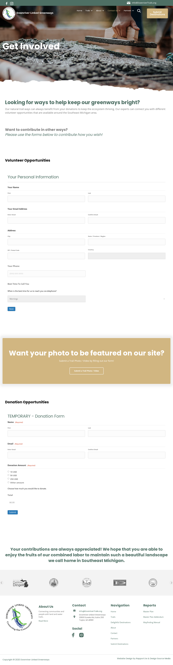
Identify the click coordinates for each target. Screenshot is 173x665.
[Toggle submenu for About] (103, 10)
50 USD (13, 475)
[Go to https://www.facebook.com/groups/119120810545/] (73, 635)
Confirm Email (93, 215)
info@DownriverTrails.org (90, 611)
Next (11, 309)
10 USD (13, 472)
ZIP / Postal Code (13, 250)
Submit (12, 512)
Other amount (17, 482)
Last (89, 193)
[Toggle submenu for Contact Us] (119, 10)
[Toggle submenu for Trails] (91, 10)
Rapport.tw (141, 658)
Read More (43, 621)
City (9, 236)
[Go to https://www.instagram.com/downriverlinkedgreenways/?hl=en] (81, 635)
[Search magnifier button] (139, 10)
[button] (6, 3)
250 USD (14, 479)
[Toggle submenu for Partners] (132, 10)
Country (91, 250)
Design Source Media (160, 658)
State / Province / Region (96, 236)
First (9, 193)
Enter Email (12, 215)
